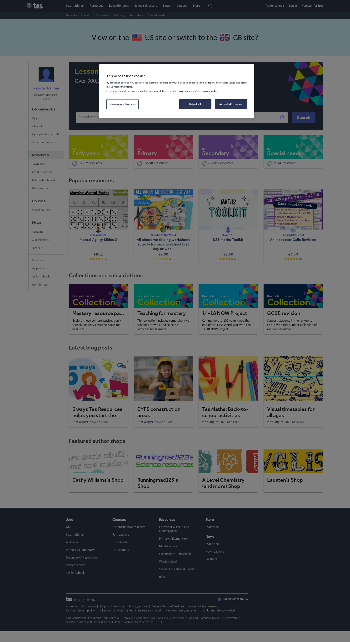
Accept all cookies (230, 104)
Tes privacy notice (207, 91)
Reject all (195, 104)
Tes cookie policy (182, 91)
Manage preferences (122, 104)
